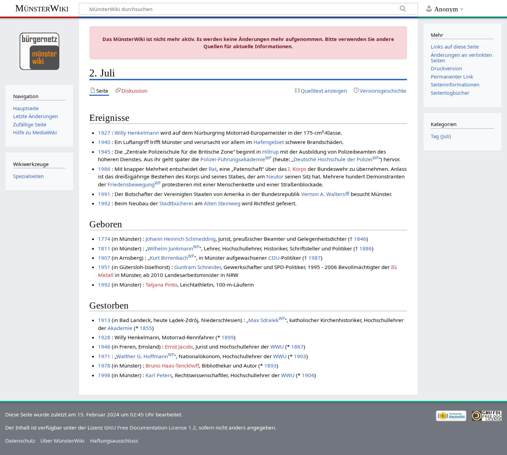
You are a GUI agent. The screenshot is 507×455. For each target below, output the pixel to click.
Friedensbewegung (134, 184)
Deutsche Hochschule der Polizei (336, 159)
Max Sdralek (266, 320)
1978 (104, 365)
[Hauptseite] (39, 51)
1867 (297, 346)
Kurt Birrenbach (172, 257)
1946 (104, 346)
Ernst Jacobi (179, 346)
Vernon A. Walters (323, 193)
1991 (104, 193)
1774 (104, 238)
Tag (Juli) (441, 136)
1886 (365, 248)
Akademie (120, 327)
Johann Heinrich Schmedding (181, 238)
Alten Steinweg (222, 203)
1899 (227, 337)
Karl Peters (159, 375)
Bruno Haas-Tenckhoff (172, 365)
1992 (104, 203)
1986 (104, 168)
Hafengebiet (269, 141)
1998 (104, 375)
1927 (104, 132)
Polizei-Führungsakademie (235, 159)
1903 (300, 356)
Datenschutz (20, 440)
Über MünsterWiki (62, 440)
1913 (104, 320)
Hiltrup (270, 151)
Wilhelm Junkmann (173, 248)
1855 (146, 327)
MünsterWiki (42, 8)
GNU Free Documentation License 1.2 (150, 427)
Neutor (275, 176)
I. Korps (297, 168)
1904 (308, 375)
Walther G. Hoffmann (145, 356)
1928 (104, 337)
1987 (314, 257)
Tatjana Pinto (161, 284)
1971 (104, 356)
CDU (273, 257)
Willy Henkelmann (137, 132)
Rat (213, 168)
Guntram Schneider (197, 266)
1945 (104, 151)
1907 (104, 257)
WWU (277, 346)
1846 (360, 238)
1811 (104, 248)
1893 (270, 365)
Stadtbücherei (176, 203)
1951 (104, 266)
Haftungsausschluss (114, 440)
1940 (104, 141)
